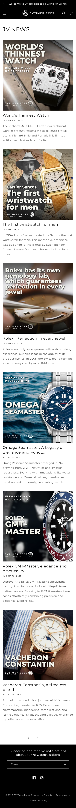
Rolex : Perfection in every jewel (34, 338)
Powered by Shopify (41, 795)
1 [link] (28, 738)
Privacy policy (63, 795)
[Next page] (47, 738)
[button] (4, 13)
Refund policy (39, 800)
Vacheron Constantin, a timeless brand (34, 687)
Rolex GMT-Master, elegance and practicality (35, 568)
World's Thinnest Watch (26, 115)
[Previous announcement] (4, 4)
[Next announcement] (72, 4)
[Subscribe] (65, 764)
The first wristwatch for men (30, 224)
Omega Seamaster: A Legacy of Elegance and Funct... (33, 449)
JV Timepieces (22, 795)
